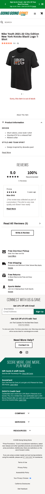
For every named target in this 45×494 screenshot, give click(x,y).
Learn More (12, 256)
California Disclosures (22, 484)
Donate (10, 292)
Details (10, 268)
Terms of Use (22, 462)
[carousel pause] (42, 4)
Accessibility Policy (22, 472)
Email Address (9, 309)
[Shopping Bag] (41, 14)
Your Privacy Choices (21, 478)
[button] (22, 233)
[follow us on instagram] (26, 353)
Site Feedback (22, 489)
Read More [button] (6, 153)
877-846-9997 (28, 457)
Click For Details (23, 325)
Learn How (22, 400)
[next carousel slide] (39, 4)
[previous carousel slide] (5, 4)
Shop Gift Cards (27, 373)
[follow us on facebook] (20, 353)
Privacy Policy (22, 467)
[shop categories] (35, 13)
